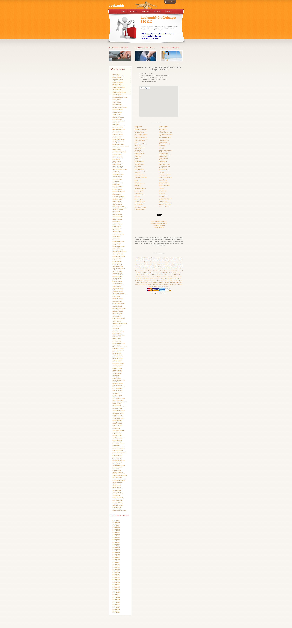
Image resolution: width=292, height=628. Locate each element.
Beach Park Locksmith (117, 462)
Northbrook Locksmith (117, 472)
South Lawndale (169, 267)
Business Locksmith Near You (141, 137)
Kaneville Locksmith (117, 420)
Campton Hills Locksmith (118, 106)
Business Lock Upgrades (140, 140)
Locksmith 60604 (116, 599)
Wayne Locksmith (116, 428)
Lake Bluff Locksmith (117, 154)
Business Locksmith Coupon (141, 143)
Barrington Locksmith (117, 371)
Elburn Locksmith (116, 159)
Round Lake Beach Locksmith (119, 151)
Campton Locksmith (116, 316)
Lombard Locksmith (116, 340)
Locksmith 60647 (116, 564)
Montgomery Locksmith (117, 298)
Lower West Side (172, 276)
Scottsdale (165, 276)
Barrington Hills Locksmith (118, 141)
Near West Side (148, 282)
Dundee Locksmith (116, 470)
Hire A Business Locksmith (140, 207)
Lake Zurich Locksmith (117, 450)
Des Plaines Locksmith (117, 482)
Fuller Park (159, 261)
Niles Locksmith (116, 229)
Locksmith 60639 (116, 539)
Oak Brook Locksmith (117, 502)
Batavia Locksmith (116, 149)
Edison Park (147, 272)
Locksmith (116, 5)
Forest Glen (179, 276)
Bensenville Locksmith (117, 356)
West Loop (143, 274)
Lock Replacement (163, 139)
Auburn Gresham (153, 286)
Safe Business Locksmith (164, 151)
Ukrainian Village (177, 278)
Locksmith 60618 (116, 544)
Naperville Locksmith (117, 264)
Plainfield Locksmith (117, 395)
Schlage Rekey (162, 187)
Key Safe (136, 128)
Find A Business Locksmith (140, 174)
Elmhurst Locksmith (116, 77)
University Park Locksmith (118, 285)
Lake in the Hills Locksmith (118, 335)
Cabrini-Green (179, 265)
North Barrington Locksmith (118, 460)
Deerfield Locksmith (117, 368)
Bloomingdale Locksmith (118, 413)
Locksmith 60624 (116, 587)
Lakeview (140, 259)
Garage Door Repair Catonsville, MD (159, 223)
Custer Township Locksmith (118, 268)
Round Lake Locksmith (117, 489)
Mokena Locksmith (116, 341)
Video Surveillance (163, 190)
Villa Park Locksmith (117, 458)
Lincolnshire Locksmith (117, 311)
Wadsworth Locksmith (117, 290)
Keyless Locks (137, 172)
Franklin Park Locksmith (117, 497)
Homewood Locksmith (117, 233)
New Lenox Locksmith (117, 467)
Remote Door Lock (163, 169)
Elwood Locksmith (116, 351)
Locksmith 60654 (116, 607)
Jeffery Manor (145, 276)
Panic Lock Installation (139, 190)
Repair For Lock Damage (164, 185)
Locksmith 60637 (116, 557)
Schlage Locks (138, 180)
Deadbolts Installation (139, 169)
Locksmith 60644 (116, 527)
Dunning (158, 270)
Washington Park (139, 280)
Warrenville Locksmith (117, 392)
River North (162, 267)
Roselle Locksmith (116, 509)
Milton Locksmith (116, 178)
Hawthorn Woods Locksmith (118, 256)
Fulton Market (154, 278)
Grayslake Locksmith (117, 179)
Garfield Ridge (165, 263)
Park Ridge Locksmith (117, 306)
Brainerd (137, 267)
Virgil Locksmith (115, 393)
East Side (166, 274)
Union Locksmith (116, 238)
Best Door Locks (138, 167)
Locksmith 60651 (116, 562)
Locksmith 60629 (116, 584)
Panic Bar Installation (163, 195)
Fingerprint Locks (138, 159)
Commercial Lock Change (164, 199)
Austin (144, 259)
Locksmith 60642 (116, 604)
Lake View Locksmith (117, 455)
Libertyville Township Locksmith (119, 402)
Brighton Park (150, 274)
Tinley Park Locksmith (117, 173)
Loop (140, 265)
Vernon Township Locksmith (118, 447)
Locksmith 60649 (116, 572)
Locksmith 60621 (116, 571)
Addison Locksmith (116, 84)
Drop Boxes (161, 196)
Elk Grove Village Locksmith (118, 129)
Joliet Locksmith (115, 280)
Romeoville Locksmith (117, 276)
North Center (177, 263)
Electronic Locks (138, 148)
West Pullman (147, 278)
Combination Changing (139, 153)
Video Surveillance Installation (141, 134)
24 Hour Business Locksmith (141, 129)
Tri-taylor (152, 272)
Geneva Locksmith (116, 490)
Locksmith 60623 (116, 556)
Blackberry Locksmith (117, 156)
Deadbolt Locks (138, 206)
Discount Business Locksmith (141, 131)
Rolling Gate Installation (140, 175)
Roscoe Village (161, 278)
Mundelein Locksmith (117, 189)
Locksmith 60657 (116, 542)
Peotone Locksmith (116, 99)
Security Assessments (163, 182)
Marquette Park (140, 278)
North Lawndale (140, 272)
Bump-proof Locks (163, 161)
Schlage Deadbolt (138, 155)
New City (143, 265)
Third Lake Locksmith (117, 271)
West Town (172, 282)
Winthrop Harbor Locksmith (118, 121)
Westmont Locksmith (117, 330)
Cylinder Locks (138, 185)
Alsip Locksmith (115, 142)
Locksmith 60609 (116, 552)
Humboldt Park (172, 270)
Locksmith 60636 (116, 554)
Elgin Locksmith (115, 74)
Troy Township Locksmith (118, 136)
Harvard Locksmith (116, 243)
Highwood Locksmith (117, 193)
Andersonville (154, 259)
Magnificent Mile (152, 261)
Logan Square (165, 286)
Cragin (136, 259)
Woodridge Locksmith (117, 492)
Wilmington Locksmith (117, 214)
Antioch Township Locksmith (118, 126)
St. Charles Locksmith (117, 188)
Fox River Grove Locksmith (118, 241)
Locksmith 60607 (116, 592)
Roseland (166, 259)
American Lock (138, 179)
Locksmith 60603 (116, 577)
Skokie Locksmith (116, 366)
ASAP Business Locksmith (164, 143)
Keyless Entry (162, 131)
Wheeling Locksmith (117, 176)
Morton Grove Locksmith (118, 331)
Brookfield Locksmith (117, 507)
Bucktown (149, 259)
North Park (162, 257)
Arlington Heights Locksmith (118, 139)
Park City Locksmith (116, 484)
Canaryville (177, 274)
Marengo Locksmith (116, 194)
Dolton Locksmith (116, 296)
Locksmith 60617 (116, 612)
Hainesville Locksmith (117, 203)
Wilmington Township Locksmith (119, 169)
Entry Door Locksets (163, 191)
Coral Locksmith (116, 122)
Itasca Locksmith (116, 211)
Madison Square (172, 284)
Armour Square (156, 257)
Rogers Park (159, 269)
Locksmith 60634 (116, 567)
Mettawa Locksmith (116, 405)
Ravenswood (179, 270)
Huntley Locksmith (116, 259)
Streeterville (138, 276)
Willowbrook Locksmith (117, 266)
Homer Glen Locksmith (117, 504)
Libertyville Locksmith (117, 219)
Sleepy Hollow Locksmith (118, 174)
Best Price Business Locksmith (165, 177)
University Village (169, 278)
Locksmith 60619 (116, 574)
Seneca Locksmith (116, 114)
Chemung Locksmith (117, 204)
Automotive (133, 11)
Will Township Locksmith (118, 253)
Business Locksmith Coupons (165, 132)
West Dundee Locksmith (118, 162)
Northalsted (155, 282)
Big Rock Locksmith (116, 336)
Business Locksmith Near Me (165, 203)
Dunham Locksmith (116, 433)
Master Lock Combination (164, 183)
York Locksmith (115, 171)
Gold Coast (165, 269)
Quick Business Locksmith (140, 188)
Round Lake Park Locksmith (118, 300)
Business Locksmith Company (165, 198)
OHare (160, 263)
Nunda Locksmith (116, 375)
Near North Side (177, 267)
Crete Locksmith (116, 181)
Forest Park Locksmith (117, 132)
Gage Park (169, 261)
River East (180, 259)
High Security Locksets (139, 161)
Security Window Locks (164, 140)
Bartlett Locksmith (116, 81)
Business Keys (162, 145)
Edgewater (141, 267)
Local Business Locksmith (140, 147)
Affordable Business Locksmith (166, 134)
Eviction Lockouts (163, 142)
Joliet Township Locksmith (118, 348)
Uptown (159, 286)
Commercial (145, 11)
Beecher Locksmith (116, 161)
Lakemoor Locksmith (117, 281)
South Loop (142, 269)
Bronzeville (143, 270)
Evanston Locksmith (117, 112)
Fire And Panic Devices (139, 164)
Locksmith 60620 (116, 522)
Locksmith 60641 (116, 535)
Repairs (136, 198)
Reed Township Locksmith (118, 196)
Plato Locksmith (116, 239)
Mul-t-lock (137, 158)
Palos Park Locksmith (117, 457)
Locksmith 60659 (116, 611)
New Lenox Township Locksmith (119, 295)
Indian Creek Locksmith (117, 166)
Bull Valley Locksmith (117, 167)
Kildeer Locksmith (116, 397)
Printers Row (161, 282)
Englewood (145, 261)
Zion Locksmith (115, 101)
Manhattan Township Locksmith (119, 107)
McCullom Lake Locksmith (118, 499)
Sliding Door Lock (163, 180)
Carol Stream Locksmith (117, 91)
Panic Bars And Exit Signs (164, 166)
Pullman (159, 284)
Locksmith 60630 (116, 609)
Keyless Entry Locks (139, 199)
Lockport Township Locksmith (119, 452)
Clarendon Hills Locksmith (118, 76)
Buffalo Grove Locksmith (118, 96)
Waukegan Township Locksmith (119, 475)
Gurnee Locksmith (116, 102)
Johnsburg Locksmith (117, 408)
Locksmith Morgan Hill (159, 227)
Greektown (153, 269)
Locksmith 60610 (116, 546)
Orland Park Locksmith (117, 209)
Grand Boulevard (153, 276)
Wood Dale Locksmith (117, 360)
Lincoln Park (179, 284)
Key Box (136, 142)
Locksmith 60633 (116, 532)
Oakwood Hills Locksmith (118, 234)
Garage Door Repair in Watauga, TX (159, 221)
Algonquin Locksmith (117, 199)
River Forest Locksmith (117, 313)
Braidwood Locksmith (117, 415)
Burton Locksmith (116, 445)
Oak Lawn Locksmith (117, 111)
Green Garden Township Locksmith (120, 146)
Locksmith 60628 (116, 597)
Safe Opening (162, 163)
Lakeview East (148, 267)
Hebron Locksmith (116, 326)
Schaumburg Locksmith (117, 79)
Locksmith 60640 (116, 606)
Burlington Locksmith (117, 440)
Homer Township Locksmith (118, 318)
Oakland (146, 280)
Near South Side (155, 267)
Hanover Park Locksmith (118, 350)
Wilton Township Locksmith (118, 387)
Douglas (176, 259)
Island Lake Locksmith (117, 131)
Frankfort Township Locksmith (119, 251)
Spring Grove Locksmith (117, 505)
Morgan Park (142, 284)
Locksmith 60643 (116, 551)
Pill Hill (162, 272)
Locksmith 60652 (116, 529)
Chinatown (176, 280)
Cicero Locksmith (116, 345)
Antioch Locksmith (116, 485)
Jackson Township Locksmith (119, 308)
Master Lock (137, 182)
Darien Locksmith (116, 184)
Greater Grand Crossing (152, 263)
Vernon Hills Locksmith (117, 223)
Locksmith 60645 (116, 541)
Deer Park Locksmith (117, 425)
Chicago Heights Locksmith (118, 465)
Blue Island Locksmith (117, 388)
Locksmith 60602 (116, 530)
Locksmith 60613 (116, 601)
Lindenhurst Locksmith (117, 82)
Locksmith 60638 (116, 596)
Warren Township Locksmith (118, 87)
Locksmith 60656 (116, 559)
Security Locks (138, 166)
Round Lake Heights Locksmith (119, 407)
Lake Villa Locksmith (117, 385)
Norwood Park (175, 261)
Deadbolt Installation (163, 126)
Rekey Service (162, 159)
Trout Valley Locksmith (117, 355)
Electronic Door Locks (139, 151)
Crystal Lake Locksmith (117, 365)
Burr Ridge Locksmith (117, 477)
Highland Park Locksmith (118, 144)
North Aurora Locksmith (117, 325)
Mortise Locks (138, 163)
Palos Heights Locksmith (118, 400)
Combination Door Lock (140, 209)
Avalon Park (161, 259)
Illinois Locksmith (116, 427)
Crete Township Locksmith (118, 418)
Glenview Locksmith (117, 442)
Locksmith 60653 (116, 591)
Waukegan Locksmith (117, 305)
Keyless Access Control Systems (141, 139)
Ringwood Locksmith (117, 320)
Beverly (150, 257)
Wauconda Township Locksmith (119, 323)
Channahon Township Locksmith (119, 208)
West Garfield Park (173, 272)
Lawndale (170, 269)
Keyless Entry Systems (139, 191)
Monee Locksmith (116, 463)
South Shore (158, 272)
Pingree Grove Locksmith (118, 412)
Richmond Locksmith (117, 423)
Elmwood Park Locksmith (118, 117)
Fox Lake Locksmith (116, 261)
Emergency (168, 11)
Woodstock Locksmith (117, 283)
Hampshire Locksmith (117, 370)
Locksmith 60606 (116, 520)
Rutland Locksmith (116, 137)
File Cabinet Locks (138, 126)
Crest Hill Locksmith (116, 373)
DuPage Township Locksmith (119, 198)
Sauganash (154, 284)
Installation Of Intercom (140, 183)
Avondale (167, 282)
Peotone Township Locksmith (119, 510)
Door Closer (137, 196)
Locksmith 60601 (116, 576)
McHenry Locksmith (116, 258)
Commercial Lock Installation (141, 177)
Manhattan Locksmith (117, 278)
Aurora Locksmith (116, 116)
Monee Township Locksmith (118, 480)
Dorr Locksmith (115, 468)
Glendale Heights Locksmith (118, 410)
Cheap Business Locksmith (165, 155)
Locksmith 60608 (116, 586)
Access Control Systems (140, 201)
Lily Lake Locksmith (116, 353)
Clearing (137, 284)
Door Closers (162, 167)
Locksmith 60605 (116, 582)
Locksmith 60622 (116, 537)
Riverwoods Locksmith (117, 127)
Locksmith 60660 (116, 589)
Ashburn (172, 280)
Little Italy (164, 261)
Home (123, 11)
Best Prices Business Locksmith (166, 150)
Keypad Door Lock (139, 187)
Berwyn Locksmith (116, 403)
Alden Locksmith (116, 244)
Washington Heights (151, 270)
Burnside (167, 257)
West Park (148, 269)
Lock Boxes (161, 172)
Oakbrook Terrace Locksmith (119, 92)
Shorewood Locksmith (117, 310)
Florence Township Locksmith (119, 152)
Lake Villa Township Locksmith (119, 478)
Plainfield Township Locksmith (119, 86)
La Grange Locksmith (117, 119)
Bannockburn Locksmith (117, 494)
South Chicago (176, 269)
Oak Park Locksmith (117, 432)
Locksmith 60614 (116, 525)
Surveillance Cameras (139, 132)
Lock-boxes (161, 188)
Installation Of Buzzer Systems (141, 171)
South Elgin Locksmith (117, 422)
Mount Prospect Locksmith (118, 206)
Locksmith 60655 (116, 549)
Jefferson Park (139, 261)
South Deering (178, 282)
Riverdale (154, 280)
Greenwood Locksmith (117, 291)
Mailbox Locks (162, 147)
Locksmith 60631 (116, 602)
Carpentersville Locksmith (118, 430)
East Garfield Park (164, 270)
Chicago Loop (145, 257)
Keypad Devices (138, 145)
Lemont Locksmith (116, 226)
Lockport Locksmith (116, 333)
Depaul (149, 280)
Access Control (162, 128)
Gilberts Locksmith (116, 286)
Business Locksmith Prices (140, 135)
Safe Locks (161, 135)
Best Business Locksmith (140, 195)
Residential (157, 11)
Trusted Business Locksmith (165, 137)
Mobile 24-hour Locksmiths (165, 174)
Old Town (166, 272)
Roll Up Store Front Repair (164, 164)
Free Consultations (139, 204)
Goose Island (171, 274)
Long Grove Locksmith (117, 183)
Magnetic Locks (138, 156)
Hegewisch (166, 280)
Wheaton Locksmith (117, 89)
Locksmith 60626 (116, 524)
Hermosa (171, 263)
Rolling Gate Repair (163, 201)
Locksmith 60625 (116, 534)
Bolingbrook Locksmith (117, 249)
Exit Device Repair (163, 156)
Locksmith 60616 (116, 569)
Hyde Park (173, 265)
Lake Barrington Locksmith (118, 448)
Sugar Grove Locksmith (117, 157)
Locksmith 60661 (116, 581)
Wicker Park (167, 265)
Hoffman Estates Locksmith (118, 343)
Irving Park (142, 282)
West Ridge (144, 263)
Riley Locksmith (115, 382)
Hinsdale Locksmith (116, 228)
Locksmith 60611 (116, 594)
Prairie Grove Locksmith (117, 186)
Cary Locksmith (115, 147)
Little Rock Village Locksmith (118, 473)
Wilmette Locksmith (116, 213)
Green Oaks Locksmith (117, 134)
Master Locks (162, 193)
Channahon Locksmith (117, 216)
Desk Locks (161, 148)
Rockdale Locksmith (117, 301)
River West (161, 265)
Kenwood (155, 274)
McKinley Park (149, 265)
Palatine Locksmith (116, 248)
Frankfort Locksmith (117, 104)
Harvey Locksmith (116, 487)
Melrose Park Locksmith (117, 275)
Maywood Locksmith (117, 453)
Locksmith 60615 (116, 547)
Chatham (171, 259)
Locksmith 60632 (116, 579)
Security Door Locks (163, 153)
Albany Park (138, 257)
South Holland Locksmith (118, 288)
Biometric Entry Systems (164, 206)
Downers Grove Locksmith (118, 246)
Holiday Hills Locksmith (117, 109)
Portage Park (156, 265)
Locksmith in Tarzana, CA (159, 225)
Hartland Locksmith (116, 263)
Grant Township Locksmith (118, 398)
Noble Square (178, 257)
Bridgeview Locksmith (117, 390)
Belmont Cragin (164, 284)
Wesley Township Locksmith (118, 293)
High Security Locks (163, 129)
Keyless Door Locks (163, 175)
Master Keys (161, 179)
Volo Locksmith (115, 328)
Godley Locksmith (116, 321)
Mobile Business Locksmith (165, 204)
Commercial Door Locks (140, 203)
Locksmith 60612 (116, 566)
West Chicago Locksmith (117, 417)
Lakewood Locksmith (117, 435)
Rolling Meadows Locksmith (118, 437)
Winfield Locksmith (116, 231)
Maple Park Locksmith (117, 500)
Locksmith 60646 (116, 561)
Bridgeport (172, 257)
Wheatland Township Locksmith (119, 346)
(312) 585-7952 (171, 2)
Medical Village (160, 280)
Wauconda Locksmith (117, 273)
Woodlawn (148, 284)
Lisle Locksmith (115, 376)
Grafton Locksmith (116, 269)
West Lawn (160, 274)
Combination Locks (139, 193)
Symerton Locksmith (117, 218)
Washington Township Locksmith (120, 97)
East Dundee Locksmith (117, 358)
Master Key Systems (163, 158)
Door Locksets (138, 150)
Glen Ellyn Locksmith (117, 94)
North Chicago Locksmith (118, 363)
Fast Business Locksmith (164, 171)
